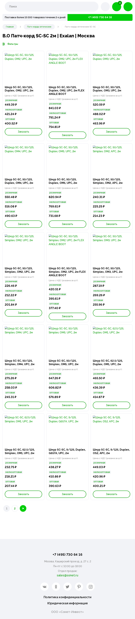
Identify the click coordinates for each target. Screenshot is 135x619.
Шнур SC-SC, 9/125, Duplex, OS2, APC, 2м (111, 451)
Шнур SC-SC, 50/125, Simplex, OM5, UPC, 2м (63, 362)
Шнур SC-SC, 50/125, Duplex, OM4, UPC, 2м (19, 181)
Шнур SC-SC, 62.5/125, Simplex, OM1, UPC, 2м (20, 451)
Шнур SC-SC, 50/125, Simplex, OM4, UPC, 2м (19, 362)
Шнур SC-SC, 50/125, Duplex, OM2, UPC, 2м (19, 89)
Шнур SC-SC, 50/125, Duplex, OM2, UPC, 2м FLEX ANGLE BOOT (66, 91)
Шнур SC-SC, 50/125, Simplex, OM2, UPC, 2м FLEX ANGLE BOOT (67, 272)
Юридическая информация (67, 603)
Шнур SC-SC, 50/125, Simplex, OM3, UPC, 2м (107, 270)
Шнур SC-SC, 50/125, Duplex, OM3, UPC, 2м (107, 89)
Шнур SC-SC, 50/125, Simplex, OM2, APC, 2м (107, 181)
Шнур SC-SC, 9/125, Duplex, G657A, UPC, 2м (67, 451)
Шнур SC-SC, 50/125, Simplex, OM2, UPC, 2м (20, 270)
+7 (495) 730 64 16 (100, 17)
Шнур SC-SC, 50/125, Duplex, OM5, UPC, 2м (63, 181)
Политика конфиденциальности (67, 597)
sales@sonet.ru (67, 575)
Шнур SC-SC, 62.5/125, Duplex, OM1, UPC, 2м (108, 362)
